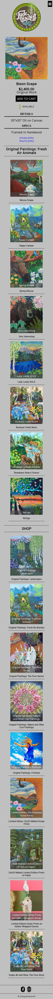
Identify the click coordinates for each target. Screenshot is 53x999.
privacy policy (27, 137)
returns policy (26, 140)
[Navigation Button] (50, 4)
